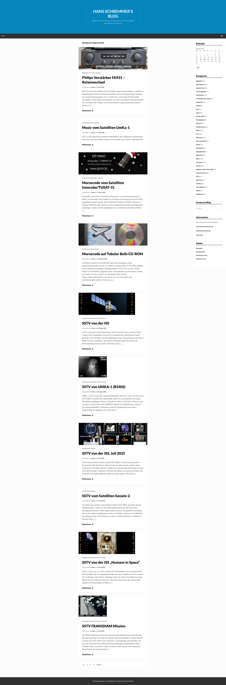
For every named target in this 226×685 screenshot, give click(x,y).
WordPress (111, 681)
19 (204, 59)
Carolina (130, 681)
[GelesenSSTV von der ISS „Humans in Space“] (107, 553)
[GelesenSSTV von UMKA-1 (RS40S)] (93, 378)
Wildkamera (200, 194)
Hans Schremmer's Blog (113, 13)
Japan (198, 113)
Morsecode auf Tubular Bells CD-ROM (112, 254)
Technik (98, 73)
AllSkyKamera (200, 84)
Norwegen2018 (201, 141)
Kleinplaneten (200, 120)
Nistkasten (199, 137)
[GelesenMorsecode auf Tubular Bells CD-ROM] (113, 245)
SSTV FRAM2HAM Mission (103, 626)
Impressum (199, 235)
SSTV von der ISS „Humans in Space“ (111, 562)
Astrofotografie (201, 91)
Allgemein (85, 73)
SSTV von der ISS (95, 323)
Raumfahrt (94, 178)
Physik (198, 144)
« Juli (197, 67)
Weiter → (100, 665)
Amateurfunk (86, 123)
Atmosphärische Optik (203, 98)
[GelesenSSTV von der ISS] (107, 314)
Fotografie (199, 102)
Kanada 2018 (200, 116)
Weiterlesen (88, 111)
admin (93, 87)
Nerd (93, 73)
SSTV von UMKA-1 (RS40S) (103, 387)
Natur (198, 130)
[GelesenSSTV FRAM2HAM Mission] (93, 617)
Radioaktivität (200, 151)
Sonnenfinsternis (201, 173)
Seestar (198, 166)
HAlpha (198, 105)
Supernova (199, 180)
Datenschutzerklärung (203, 231)
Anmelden (199, 248)
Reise (197, 159)
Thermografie (200, 187)
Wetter (198, 190)
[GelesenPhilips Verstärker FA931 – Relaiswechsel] (113, 69)
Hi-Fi (90, 73)
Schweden (199, 162)
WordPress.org (201, 259)
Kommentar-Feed (201, 255)
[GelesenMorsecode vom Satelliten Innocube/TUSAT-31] (113, 174)
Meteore (199, 123)
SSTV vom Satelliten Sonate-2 (106, 496)
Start (3, 36)
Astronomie (94, 621)
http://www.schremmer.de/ (204, 226)
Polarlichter (199, 148)
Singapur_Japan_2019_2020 (204, 169)
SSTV (99, 318)
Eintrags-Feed (200, 252)
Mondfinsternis (201, 127)
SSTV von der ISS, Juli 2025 (103, 453)
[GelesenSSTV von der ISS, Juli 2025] (113, 444)
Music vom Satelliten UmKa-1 (106, 127)
